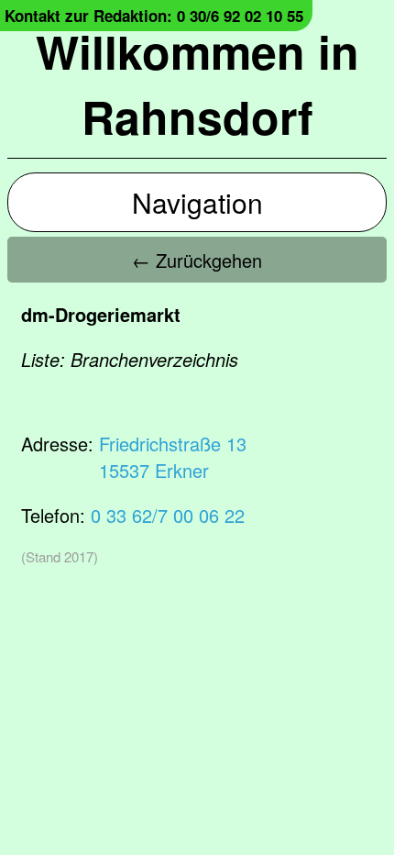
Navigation (197, 202)
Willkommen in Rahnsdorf (197, 83)
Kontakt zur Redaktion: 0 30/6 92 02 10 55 (154, 16)
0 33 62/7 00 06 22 (168, 515)
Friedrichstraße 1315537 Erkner (172, 456)
